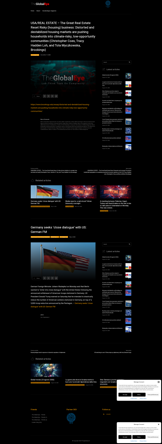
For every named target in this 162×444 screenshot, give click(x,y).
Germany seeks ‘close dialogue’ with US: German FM (46, 202)
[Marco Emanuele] (35, 125)
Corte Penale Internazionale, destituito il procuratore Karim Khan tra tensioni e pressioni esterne (112, 121)
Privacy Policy (143, 440)
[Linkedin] (103, 414)
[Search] (129, 62)
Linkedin (108, 414)
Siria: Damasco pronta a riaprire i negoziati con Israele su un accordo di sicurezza (112, 93)
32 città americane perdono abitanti (111, 138)
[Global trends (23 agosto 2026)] (128, 76)
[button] (158, 424)
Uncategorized (35, 55)
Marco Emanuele (44, 119)
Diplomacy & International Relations (40, 206)
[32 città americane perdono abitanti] (128, 139)
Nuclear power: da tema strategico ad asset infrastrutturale (112, 130)
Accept (125, 437)
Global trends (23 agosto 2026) (110, 75)
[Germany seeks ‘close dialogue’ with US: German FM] (46, 191)
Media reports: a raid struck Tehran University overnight (78, 202)
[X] (48, 96)
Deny (139, 437)
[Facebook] (44, 96)
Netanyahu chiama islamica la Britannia (112, 146)
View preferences (152, 437)
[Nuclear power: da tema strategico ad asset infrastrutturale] (128, 131)
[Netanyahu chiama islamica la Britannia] (128, 147)
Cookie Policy (134, 440)
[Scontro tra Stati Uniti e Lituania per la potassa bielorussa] (128, 102)
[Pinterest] (52, 96)
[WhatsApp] (56, 96)
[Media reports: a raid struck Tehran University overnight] (81, 191)
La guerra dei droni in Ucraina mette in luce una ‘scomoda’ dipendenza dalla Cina (112, 83)
